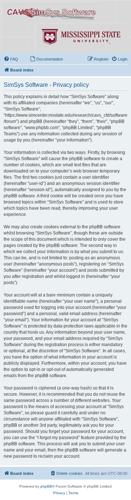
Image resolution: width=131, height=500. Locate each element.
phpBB (46, 486)
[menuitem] (11, 59)
